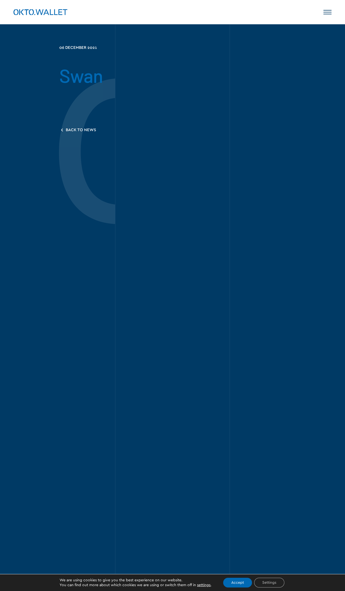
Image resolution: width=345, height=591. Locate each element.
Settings (269, 583)
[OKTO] (40, 12)
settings (204, 585)
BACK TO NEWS (80, 130)
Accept (237, 583)
